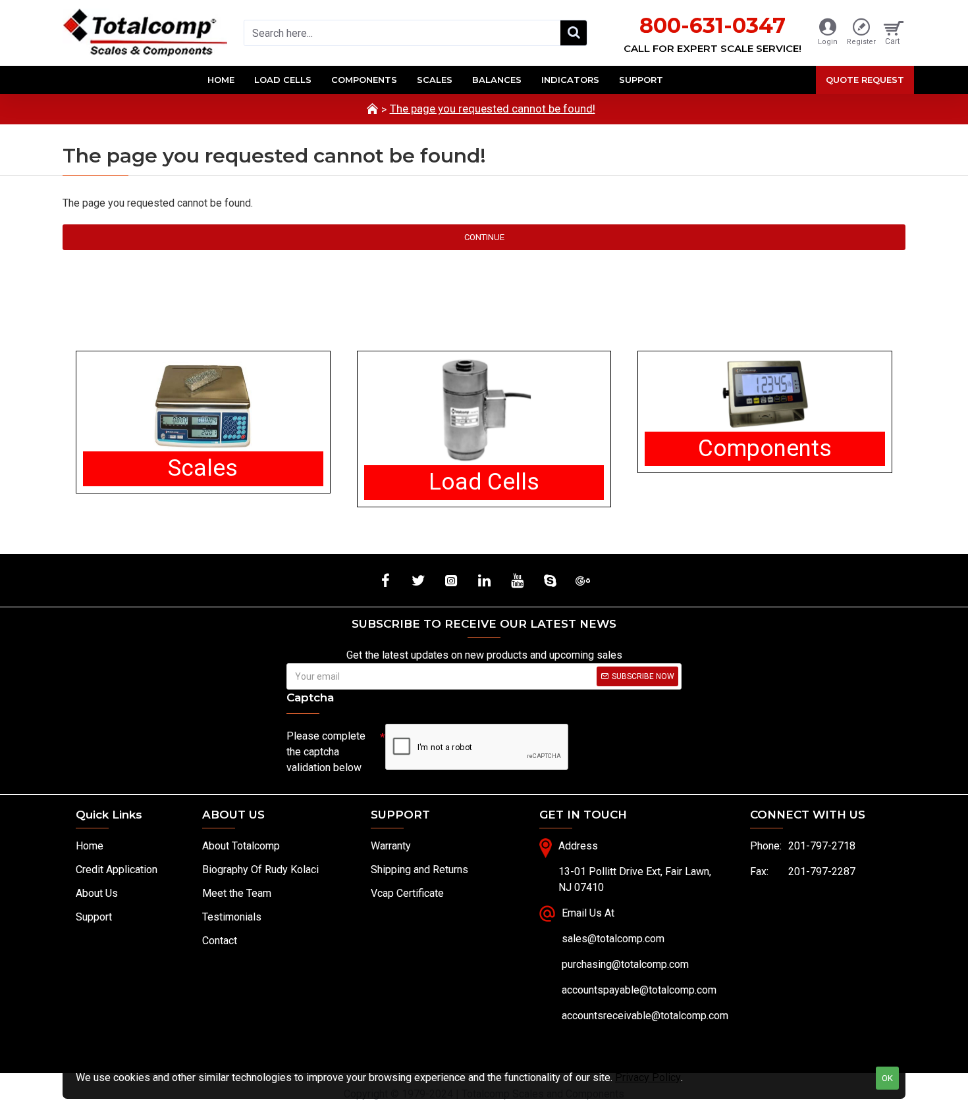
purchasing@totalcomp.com (625, 964)
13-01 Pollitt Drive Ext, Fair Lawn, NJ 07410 (634, 879)
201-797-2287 (821, 871)
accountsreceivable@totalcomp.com (645, 1015)
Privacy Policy (648, 1077)
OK (887, 1078)
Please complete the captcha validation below (325, 752)
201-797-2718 (821, 846)
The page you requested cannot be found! (492, 108)
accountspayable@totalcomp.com (639, 990)
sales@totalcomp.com (613, 938)
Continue (484, 237)
